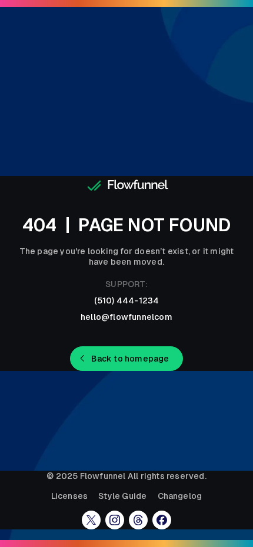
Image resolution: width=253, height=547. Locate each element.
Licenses (69, 496)
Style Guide (122, 496)
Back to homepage (130, 358)
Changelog (180, 496)
